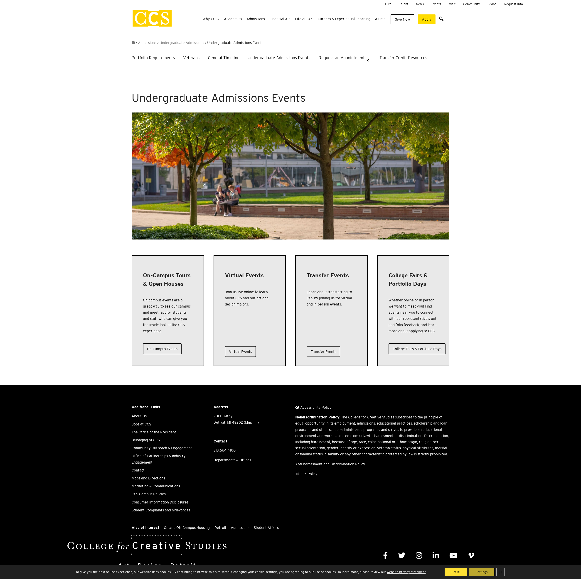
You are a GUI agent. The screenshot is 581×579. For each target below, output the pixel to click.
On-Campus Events (162, 349)
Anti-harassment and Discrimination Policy (330, 464)
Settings (482, 572)
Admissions (255, 19)
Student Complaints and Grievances (161, 510)
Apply (426, 19)
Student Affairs (266, 527)
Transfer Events (323, 351)
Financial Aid (279, 19)
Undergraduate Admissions (182, 43)
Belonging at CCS (146, 440)
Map (248, 422)
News (420, 4)
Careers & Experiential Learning (344, 19)
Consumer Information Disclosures (160, 502)
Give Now (402, 19)
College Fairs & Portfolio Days (417, 349)
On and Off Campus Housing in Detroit (195, 527)
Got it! (455, 572)
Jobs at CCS (141, 424)
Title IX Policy (306, 474)
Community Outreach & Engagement (162, 448)
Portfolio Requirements (153, 57)
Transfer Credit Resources (403, 57)
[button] (441, 19)
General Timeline (223, 57)
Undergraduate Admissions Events (279, 57)
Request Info (513, 4)
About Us (139, 416)
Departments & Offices (232, 460)
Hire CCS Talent (396, 4)
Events (436, 4)
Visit (452, 4)
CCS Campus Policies (149, 494)
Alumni (381, 19)
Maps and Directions (148, 478)
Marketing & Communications (156, 486)
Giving (492, 4)
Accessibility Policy (316, 407)
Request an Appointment (342, 57)
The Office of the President (154, 432)
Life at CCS (304, 19)
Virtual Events (240, 351)
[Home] (133, 43)
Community (471, 4)
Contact (138, 470)
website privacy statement (406, 572)
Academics (233, 19)
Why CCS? (211, 19)
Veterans (191, 57)
